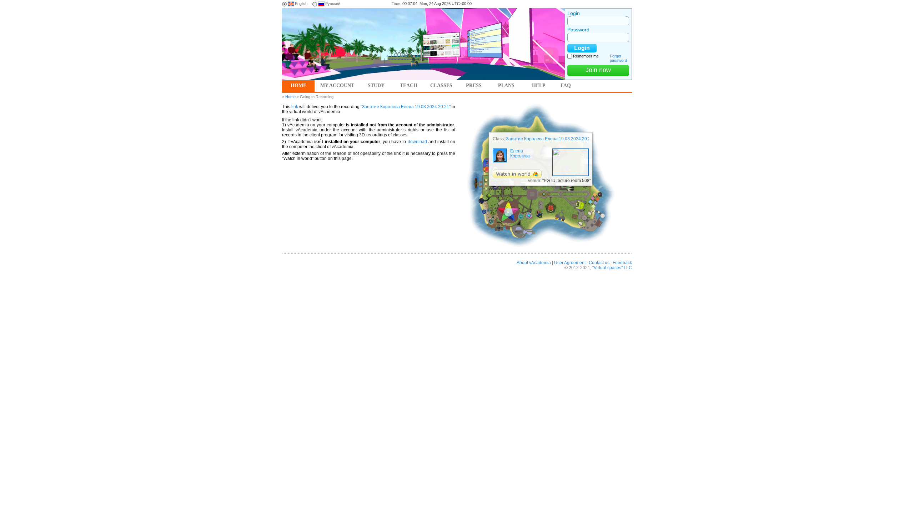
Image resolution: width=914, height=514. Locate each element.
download (417, 141)
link (294, 106)
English (301, 3)
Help (539, 85)
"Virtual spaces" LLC (612, 267)
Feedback (622, 262)
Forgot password (618, 58)
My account (337, 85)
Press (474, 85)
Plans (506, 85)
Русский (332, 3)
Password (578, 29)
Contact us (599, 262)
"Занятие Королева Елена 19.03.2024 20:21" (406, 106)
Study (376, 85)
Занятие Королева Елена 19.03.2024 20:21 (549, 138)
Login (573, 13)
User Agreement (570, 262)
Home (298, 85)
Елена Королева (520, 153)
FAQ (566, 85)
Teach (408, 85)
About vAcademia (534, 262)
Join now (598, 70)
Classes (441, 85)
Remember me (586, 56)
